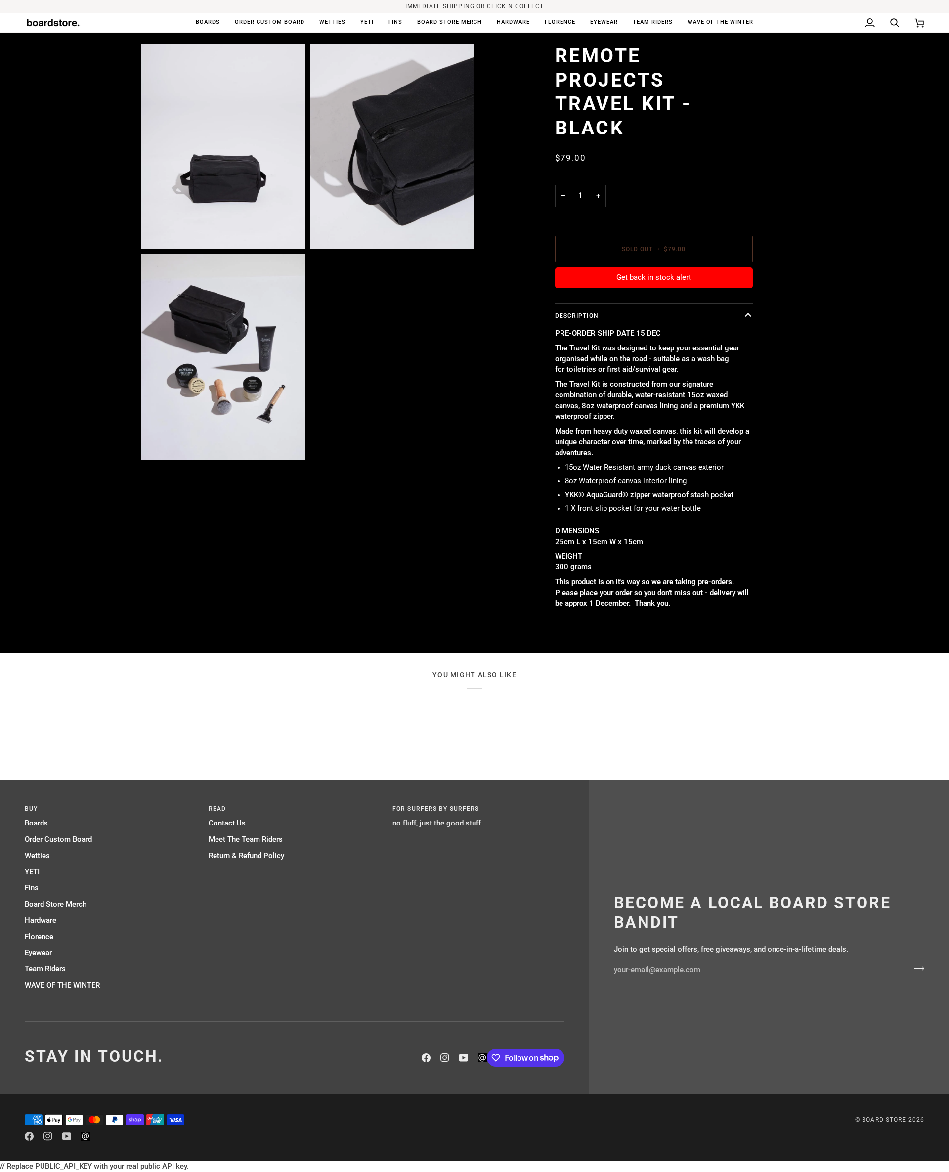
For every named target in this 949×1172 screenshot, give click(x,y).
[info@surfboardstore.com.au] (482, 1057)
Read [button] (217, 808)
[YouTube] (463, 1057)
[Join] (916, 969)
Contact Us (227, 823)
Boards (36, 823)
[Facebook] (426, 1057)
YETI (32, 872)
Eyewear (38, 953)
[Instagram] (444, 1057)
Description (577, 315)
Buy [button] (31, 808)
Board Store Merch (55, 904)
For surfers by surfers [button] (435, 808)
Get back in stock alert (653, 277)
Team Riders (45, 969)
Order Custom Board (58, 839)
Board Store (884, 1119)
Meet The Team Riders (246, 839)
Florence (39, 937)
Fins (32, 888)
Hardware (40, 920)
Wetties (37, 856)
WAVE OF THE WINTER (62, 985)
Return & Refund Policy (246, 856)
